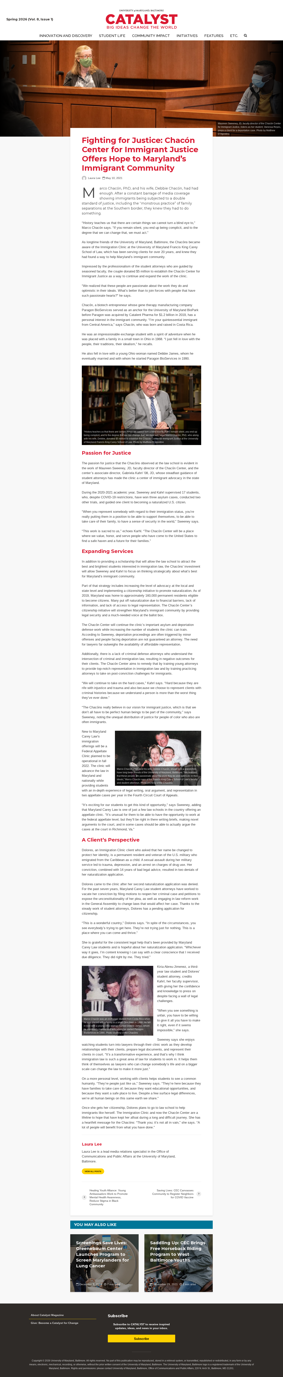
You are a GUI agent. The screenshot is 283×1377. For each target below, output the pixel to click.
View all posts (93, 1171)
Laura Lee (93, 178)
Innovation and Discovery (65, 35)
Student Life (112, 35)
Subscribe (141, 1338)
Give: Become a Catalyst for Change (54, 1322)
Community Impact (151, 35)
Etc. (234, 35)
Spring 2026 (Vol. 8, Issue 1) (29, 19)
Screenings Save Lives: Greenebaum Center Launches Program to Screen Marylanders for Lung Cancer (102, 1254)
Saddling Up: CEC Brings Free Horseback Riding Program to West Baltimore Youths (177, 1251)
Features (213, 35)
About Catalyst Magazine (47, 1315)
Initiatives (187, 35)
